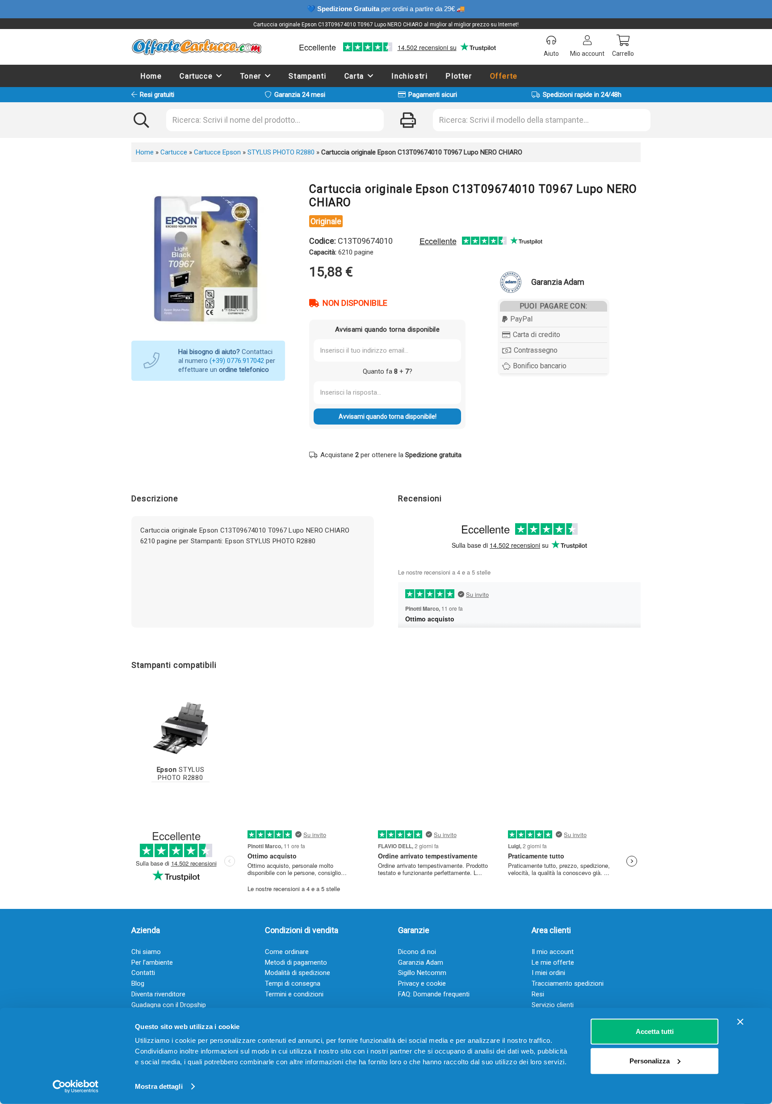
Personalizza (649, 1060)
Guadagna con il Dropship (168, 1005)
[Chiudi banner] (740, 1022)
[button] (219, 75)
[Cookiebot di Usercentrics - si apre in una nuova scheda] (76, 1086)
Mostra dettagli (159, 1086)
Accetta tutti (655, 1031)
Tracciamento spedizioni (568, 983)
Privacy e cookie (422, 983)
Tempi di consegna (292, 983)
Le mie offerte (553, 962)
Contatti (143, 973)
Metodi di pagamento (296, 962)
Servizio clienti (553, 1005)
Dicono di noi (417, 952)
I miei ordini (548, 973)
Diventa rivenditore (158, 994)
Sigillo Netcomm (422, 973)
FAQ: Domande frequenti (434, 994)
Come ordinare (287, 952)
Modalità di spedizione (297, 973)
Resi (538, 994)
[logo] (196, 47)
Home (145, 152)
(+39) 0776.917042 (237, 361)
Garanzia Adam (420, 962)
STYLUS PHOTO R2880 (281, 152)
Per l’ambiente (152, 962)
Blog (137, 983)
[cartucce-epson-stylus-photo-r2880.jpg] (180, 728)
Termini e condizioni (294, 994)
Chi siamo (146, 952)
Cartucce (173, 152)
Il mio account (553, 952)
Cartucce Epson (217, 152)
